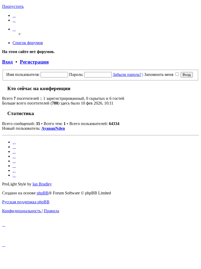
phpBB (43, 193)
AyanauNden (53, 128)
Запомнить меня (159, 74)
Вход (7, 62)
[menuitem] (14, 15)
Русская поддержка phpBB (25, 202)
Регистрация (34, 62)
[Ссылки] (14, 29)
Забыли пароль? (127, 74)
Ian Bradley (42, 184)
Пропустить (13, 6)
